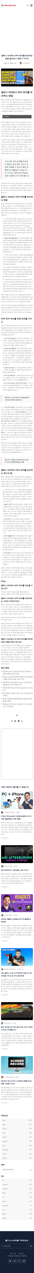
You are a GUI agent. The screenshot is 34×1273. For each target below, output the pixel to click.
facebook (17, 1205)
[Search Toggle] (28, 5)
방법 (17, 1124)
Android (17, 1141)
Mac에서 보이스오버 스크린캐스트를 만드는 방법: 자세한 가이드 (16, 1082)
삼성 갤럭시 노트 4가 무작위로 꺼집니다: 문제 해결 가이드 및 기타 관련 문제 (16, 974)
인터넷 (17, 1128)
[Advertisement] (17, 28)
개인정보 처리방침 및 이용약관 (17, 1256)
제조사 (17, 1154)
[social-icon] (10, 1261)
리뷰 (7, 63)
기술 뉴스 (21, 969)
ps (17, 715)
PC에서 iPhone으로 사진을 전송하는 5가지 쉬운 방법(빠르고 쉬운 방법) (16, 817)
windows (17, 1189)
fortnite (17, 1201)
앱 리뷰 (14, 63)
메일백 (17, 1137)
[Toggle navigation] (31, 5)
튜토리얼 (17, 1149)
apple (17, 1214)
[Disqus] (17, 755)
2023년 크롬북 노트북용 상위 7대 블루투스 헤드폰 (16, 920)
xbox (17, 1193)
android (17, 1184)
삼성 (17, 1145)
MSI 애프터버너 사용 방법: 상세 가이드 (15, 870)
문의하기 (21, 1253)
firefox (17, 1218)
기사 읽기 (4, 838)
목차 (7, 117)
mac (17, 1210)
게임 (18, 812)
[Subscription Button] (31, 1246)
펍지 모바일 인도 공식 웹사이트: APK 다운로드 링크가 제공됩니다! (17, 1028)
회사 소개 (13, 1253)
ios (17, 1197)
